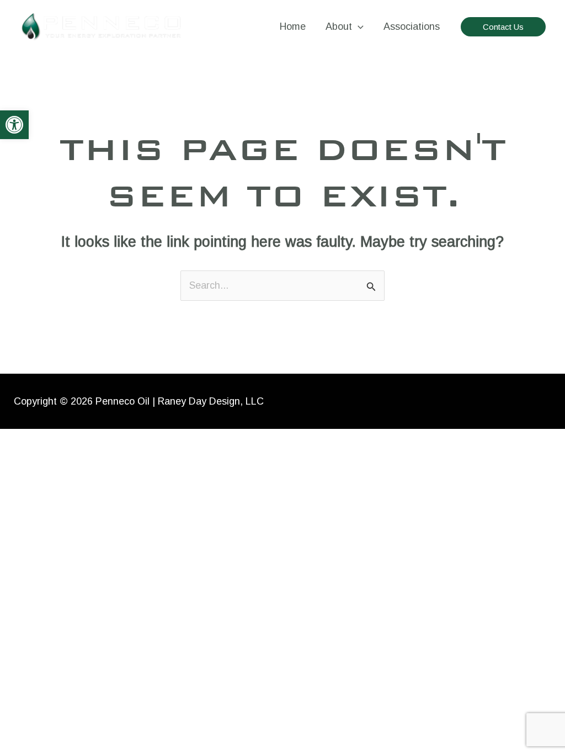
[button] (14, 124)
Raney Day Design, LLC (211, 401)
